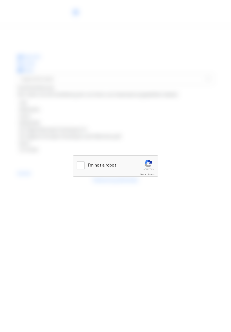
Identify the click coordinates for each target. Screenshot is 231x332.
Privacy (142, 174)
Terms (151, 174)
